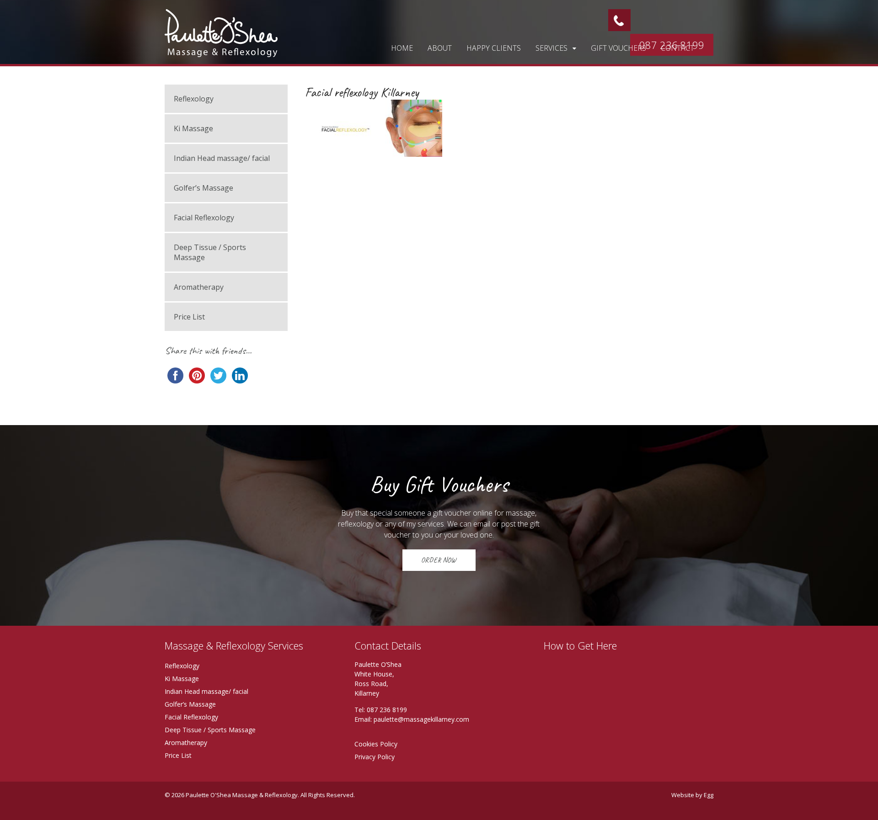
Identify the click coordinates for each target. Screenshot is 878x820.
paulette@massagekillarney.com (421, 719)
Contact (677, 48)
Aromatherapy (199, 287)
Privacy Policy (374, 756)
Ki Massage (193, 128)
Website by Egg (692, 795)
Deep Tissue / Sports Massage (210, 252)
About (440, 48)
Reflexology (194, 99)
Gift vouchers (618, 48)
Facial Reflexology (204, 218)
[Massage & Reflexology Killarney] (221, 52)
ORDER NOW (438, 559)
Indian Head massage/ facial (222, 158)
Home (402, 48)
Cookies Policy (375, 744)
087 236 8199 (387, 709)
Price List (189, 317)
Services (551, 48)
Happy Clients (493, 48)
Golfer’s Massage (203, 188)
